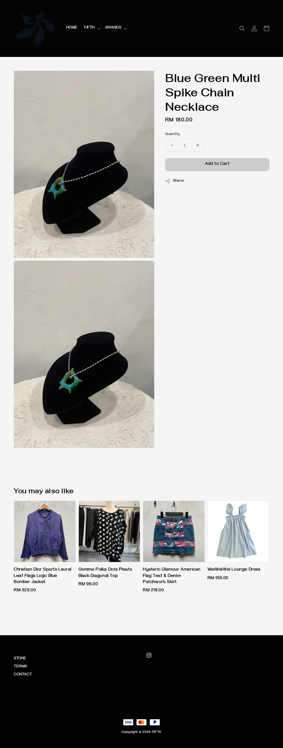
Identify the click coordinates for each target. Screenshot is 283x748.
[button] (242, 28)
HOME (72, 28)
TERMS (20, 667)
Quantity (172, 134)
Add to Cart (217, 164)
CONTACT (23, 675)
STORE (20, 659)
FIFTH (89, 28)
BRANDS (113, 28)
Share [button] (178, 181)
